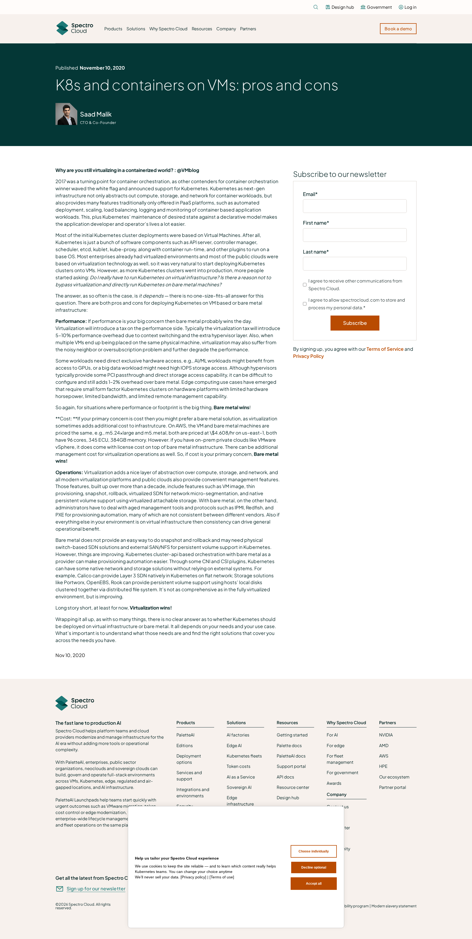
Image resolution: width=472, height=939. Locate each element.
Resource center (293, 787)
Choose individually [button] (314, 851)
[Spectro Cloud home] (74, 704)
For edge (335, 745)
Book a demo (398, 28)
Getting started (292, 734)
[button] (113, 28)
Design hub (288, 797)
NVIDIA (386, 734)
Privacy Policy (308, 356)
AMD (383, 745)
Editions (184, 745)
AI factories (238, 734)
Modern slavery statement (394, 906)
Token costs (238, 766)
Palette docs (289, 745)
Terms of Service (385, 349)
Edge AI (234, 745)
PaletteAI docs (291, 755)
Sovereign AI (239, 787)
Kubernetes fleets (244, 755)
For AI (332, 734)
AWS (383, 755)
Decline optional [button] (313, 867)
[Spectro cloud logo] (74, 28)
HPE (383, 766)
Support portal (291, 766)
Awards (334, 783)
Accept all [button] (313, 883)
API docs (285, 776)
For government (342, 772)
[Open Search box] (315, 7)
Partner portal (392, 787)
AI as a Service (241, 776)
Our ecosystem (394, 776)
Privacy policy (193, 877)
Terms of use (222, 877)
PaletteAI (185, 734)
